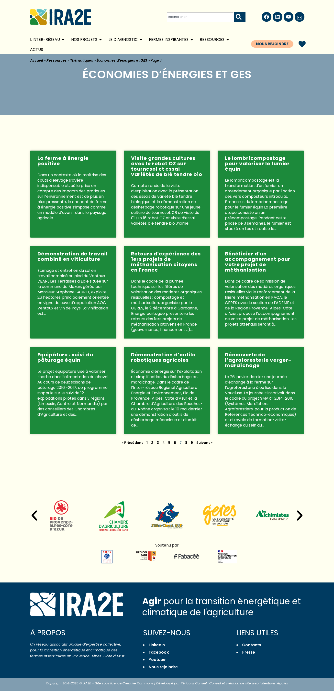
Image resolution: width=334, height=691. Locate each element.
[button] (34, 515)
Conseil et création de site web (234, 683)
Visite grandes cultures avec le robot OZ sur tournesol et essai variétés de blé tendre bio (166, 166)
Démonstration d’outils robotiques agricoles (163, 357)
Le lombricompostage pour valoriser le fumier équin (257, 163)
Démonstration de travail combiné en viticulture (72, 256)
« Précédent (132, 442)
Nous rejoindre (163, 667)
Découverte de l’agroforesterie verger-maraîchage (258, 360)
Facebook (159, 652)
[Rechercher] (239, 17)
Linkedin (157, 645)
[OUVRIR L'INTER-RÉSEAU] (63, 40)
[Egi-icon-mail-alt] (299, 17)
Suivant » (204, 442)
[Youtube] (288, 17)
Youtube (157, 659)
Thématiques (81, 60)
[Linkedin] (277, 17)
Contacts (251, 645)
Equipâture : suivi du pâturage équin (65, 357)
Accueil (36, 60)
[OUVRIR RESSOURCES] (228, 40)
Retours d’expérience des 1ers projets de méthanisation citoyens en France (166, 261)
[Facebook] (266, 17)
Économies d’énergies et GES (122, 60)
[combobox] (200, 17)
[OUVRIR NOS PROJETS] (100, 40)
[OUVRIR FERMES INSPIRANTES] (192, 40)
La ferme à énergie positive (63, 161)
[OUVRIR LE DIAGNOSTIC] (141, 40)
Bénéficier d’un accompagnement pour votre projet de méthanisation (257, 261)
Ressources (56, 60)
